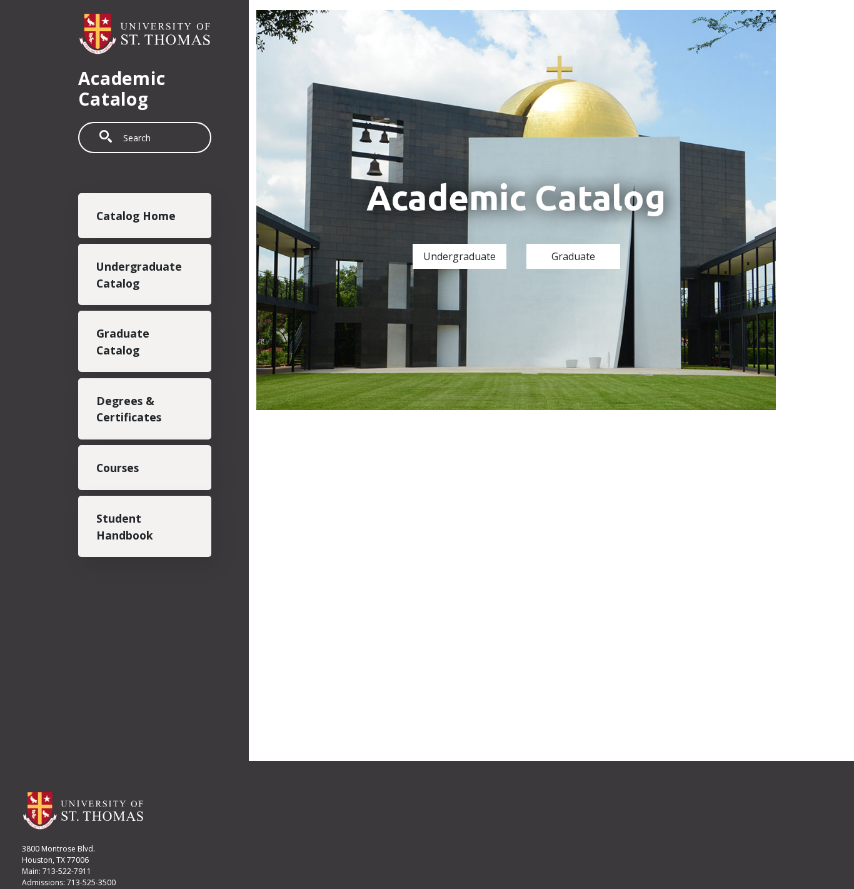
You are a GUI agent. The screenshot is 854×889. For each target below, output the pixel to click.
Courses (117, 467)
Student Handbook (124, 526)
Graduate (573, 256)
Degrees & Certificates (128, 408)
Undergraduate (459, 256)
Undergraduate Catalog (139, 274)
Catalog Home (136, 215)
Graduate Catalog (122, 342)
